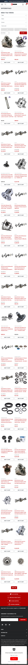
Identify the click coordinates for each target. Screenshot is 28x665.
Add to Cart (7, 62)
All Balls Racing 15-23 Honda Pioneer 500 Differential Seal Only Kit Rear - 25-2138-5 (21, 421)
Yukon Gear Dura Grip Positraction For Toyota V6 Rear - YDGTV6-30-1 (20, 115)
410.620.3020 (22, 608)
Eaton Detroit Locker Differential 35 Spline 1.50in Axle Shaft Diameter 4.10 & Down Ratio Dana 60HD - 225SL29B (6, 55)
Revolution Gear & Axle (5, 173)
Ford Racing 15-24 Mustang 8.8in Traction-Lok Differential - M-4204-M (7, 482)
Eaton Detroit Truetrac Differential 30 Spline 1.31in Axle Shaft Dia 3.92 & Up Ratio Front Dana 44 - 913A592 (6, 300)
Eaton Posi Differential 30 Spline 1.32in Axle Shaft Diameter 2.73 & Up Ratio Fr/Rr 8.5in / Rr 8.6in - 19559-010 (6, 238)
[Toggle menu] (2, 4)
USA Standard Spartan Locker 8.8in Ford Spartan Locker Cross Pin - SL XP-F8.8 (7, 115)
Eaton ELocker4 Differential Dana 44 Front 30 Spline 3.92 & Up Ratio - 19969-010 (20, 85)
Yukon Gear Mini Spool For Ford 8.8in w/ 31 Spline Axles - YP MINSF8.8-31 (7, 451)
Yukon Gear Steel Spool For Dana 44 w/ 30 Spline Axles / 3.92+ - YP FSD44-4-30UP (20, 329)
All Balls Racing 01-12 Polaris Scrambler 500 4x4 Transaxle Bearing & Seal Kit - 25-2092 (21, 390)
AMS (15, 570)
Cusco (2, 203)
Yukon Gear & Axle (18, 51)
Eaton (2, 51)
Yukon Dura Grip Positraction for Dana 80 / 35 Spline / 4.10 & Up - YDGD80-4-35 (21, 176)
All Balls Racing (17, 356)
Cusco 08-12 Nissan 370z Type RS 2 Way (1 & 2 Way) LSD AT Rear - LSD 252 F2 (6, 207)
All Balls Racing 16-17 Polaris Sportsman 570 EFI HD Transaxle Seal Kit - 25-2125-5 (21, 360)
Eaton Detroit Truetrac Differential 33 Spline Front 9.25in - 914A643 (6, 543)
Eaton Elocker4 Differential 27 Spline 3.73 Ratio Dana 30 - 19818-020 (21, 207)
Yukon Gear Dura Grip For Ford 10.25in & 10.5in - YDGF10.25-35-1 (20, 543)
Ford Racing (3, 478)
